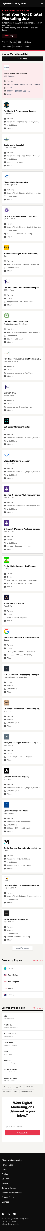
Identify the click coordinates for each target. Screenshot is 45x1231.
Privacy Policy (8, 1197)
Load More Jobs (22, 948)
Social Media (17, 46)
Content (27, 46)
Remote (13, 42)
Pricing (5, 1174)
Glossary (5, 1183)
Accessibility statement (12, 1192)
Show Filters (22, 58)
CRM (15, 1091)
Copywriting (18, 1087)
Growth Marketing (26, 1091)
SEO (19, 42)
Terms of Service (9, 1188)
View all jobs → (38, 960)
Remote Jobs (7, 1165)
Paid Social (29, 1087)
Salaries (5, 1179)
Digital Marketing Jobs (14, 3)
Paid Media (7, 46)
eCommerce (7, 1087)
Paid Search (28, 42)
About (4, 1169)
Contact (5, 1202)
